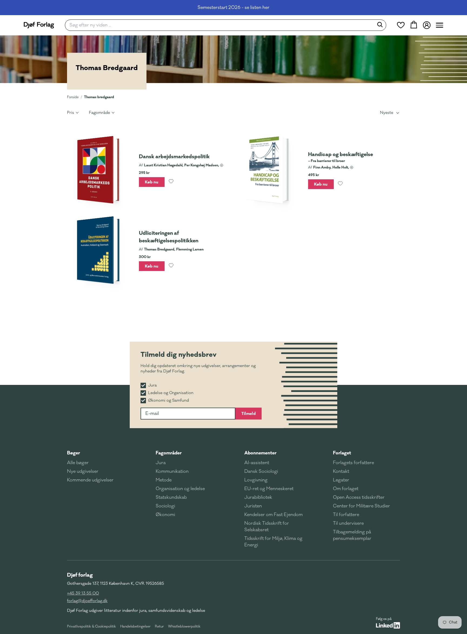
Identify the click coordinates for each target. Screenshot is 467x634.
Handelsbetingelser (135, 626)
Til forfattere (346, 515)
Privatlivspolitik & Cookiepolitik (91, 626)
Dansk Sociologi (261, 471)
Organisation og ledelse (180, 489)
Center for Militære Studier (361, 506)
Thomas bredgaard (99, 97)
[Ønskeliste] (401, 25)
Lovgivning (256, 480)
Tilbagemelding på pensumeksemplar (352, 535)
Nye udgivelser (82, 471)
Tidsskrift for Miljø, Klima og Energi (273, 542)
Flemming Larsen (190, 249)
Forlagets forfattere (353, 463)
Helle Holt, (340, 167)
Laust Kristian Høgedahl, (163, 165)
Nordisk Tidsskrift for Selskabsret (266, 526)
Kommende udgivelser (90, 480)
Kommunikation (172, 471)
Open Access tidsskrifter (359, 497)
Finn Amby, (322, 167)
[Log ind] (427, 25)
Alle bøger (78, 463)
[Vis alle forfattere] (221, 165)
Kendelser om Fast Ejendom (273, 515)
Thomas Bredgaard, (159, 249)
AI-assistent (256, 463)
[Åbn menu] (439, 25)
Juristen (253, 506)
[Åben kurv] (414, 25)
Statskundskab (171, 497)
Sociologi (165, 506)
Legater (341, 480)
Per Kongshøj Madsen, (201, 165)
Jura (161, 463)
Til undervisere (348, 523)
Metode (164, 480)
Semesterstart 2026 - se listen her (233, 8)
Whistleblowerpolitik (184, 626)
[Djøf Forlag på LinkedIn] (388, 625)
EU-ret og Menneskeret (268, 489)
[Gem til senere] (171, 182)
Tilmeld (248, 413)
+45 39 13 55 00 (83, 593)
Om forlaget (345, 489)
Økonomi (165, 515)
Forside (73, 97)
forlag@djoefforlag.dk (87, 600)
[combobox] (221, 25)
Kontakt (341, 471)
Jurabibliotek (258, 497)
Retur (159, 626)
